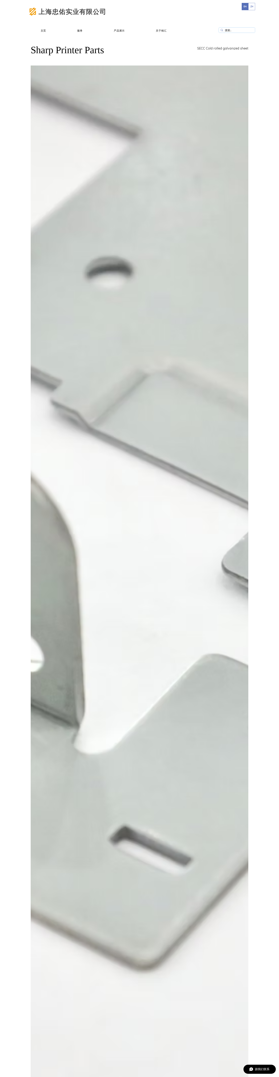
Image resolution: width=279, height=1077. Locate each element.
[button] (80, 30)
